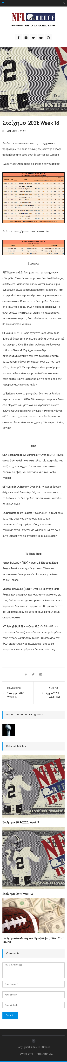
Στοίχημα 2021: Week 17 (16, 695)
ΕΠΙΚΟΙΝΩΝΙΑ (45, 1054)
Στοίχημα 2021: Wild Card (51, 695)
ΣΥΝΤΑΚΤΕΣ (27, 1054)
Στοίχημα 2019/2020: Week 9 (20, 822)
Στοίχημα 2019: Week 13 (17, 894)
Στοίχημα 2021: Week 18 (30, 123)
